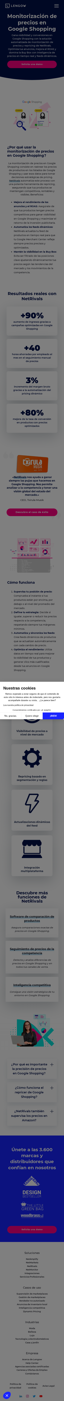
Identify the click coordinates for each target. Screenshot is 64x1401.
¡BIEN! (53, 715)
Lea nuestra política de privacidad (18, 705)
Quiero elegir (32, 715)
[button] (7, 1395)
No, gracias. (10, 715)
